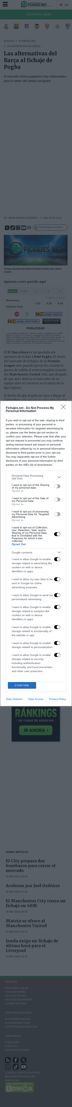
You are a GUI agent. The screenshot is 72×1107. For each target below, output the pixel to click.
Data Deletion (14, 699)
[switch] (57, 486)
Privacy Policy (57, 699)
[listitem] (36, 477)
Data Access (35, 699)
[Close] (64, 408)
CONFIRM (22, 685)
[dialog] (36, 553)
